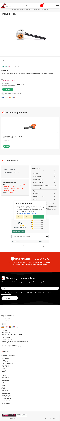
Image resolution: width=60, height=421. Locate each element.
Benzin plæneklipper (6, 395)
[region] (30, 210)
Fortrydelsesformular (6, 361)
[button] (30, 67)
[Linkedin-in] (5, 324)
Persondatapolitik (6, 294)
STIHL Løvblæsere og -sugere (29, 9)
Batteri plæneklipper (6, 396)
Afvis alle (28, 216)
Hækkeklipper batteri (6, 398)
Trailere (3, 385)
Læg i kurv (8, 89)
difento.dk (56, 418)
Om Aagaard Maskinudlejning (8, 355)
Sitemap (3, 371)
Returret (3, 360)
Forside (14, 9)
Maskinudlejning (5, 377)
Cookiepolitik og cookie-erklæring (28, 213)
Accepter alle (39, 216)
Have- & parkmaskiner (6, 379)
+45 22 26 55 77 (13, 93)
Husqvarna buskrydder (6, 401)
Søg (47, 236)
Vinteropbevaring (5, 390)
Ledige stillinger (5, 358)
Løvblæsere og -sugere (16, 185)
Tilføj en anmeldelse (18, 231)
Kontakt (3, 368)
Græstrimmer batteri (6, 400)
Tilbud (2, 392)
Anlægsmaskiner (5, 380)
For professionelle (5, 393)
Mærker (3, 387)
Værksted (3, 388)
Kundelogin (4, 370)
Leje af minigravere (5, 403)
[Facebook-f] (2, 324)
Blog (2, 357)
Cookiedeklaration (5, 366)
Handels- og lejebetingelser (7, 363)
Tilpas (19, 216)
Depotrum (3, 382)
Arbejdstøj (3, 383)
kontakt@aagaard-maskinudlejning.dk (34, 264)
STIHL (18, 9)
